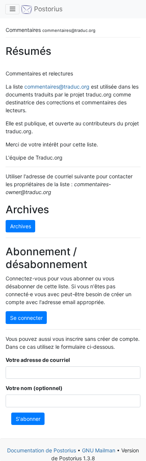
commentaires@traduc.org (56, 86)
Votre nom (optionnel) (34, 388)
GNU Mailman (98, 450)
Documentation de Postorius (41, 450)
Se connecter (26, 318)
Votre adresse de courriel (38, 360)
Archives (20, 226)
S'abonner (28, 419)
